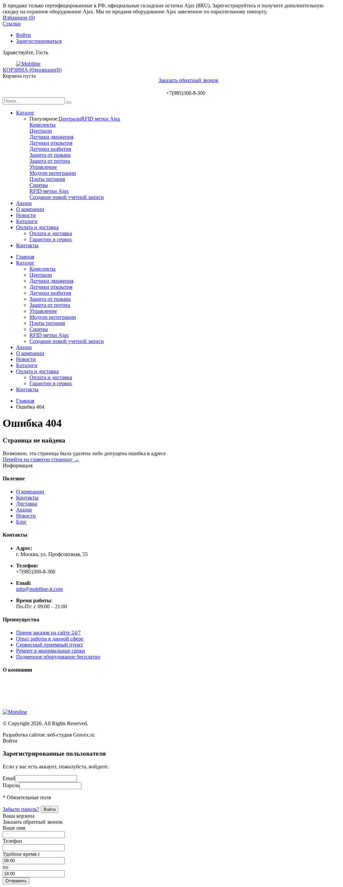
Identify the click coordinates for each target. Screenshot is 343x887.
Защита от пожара (50, 155)
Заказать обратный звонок (188, 80)
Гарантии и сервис (50, 239)
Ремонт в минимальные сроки (50, 651)
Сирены (38, 185)
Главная (25, 257)
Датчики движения (51, 137)
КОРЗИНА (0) (19, 70)
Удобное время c (21, 854)
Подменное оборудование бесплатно (58, 657)
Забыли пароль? (21, 809)
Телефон (12, 841)
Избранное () (19, 17)
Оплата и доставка (37, 227)
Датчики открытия (50, 143)
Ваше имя (14, 828)
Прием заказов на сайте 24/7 (48, 632)
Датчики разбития (50, 149)
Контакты (27, 245)
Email (9, 778)
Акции (24, 203)
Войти (23, 35)
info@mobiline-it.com (39, 589)
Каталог (25, 113)
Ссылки (12, 23)
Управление (43, 167)
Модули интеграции (52, 173)
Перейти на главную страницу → (41, 459)
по (5, 867)
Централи (70, 119)
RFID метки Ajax (100, 119)
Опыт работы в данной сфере (49, 638)
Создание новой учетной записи (66, 197)
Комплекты (42, 125)
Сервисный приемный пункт (49, 644)
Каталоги (27, 221)
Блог (21, 522)
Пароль (11, 785)
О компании (30, 209)
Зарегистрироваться (39, 41)
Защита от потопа (49, 161)
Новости (26, 215)
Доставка (26, 503)
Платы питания (47, 179)
